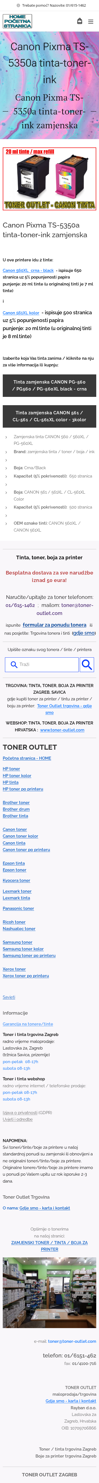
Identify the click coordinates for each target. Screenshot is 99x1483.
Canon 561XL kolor (21, 312)
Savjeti (9, 997)
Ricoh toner (14, 922)
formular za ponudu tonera (54, 625)
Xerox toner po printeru (26, 975)
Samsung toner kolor (23, 948)
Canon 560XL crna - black (28, 270)
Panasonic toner (18, 908)
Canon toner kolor (20, 836)
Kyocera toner (16, 880)
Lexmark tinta (16, 897)
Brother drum (16, 809)
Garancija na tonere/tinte (28, 1024)
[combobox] (42, 664)
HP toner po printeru (23, 789)
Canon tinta (14, 843)
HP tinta (10, 782)
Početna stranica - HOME (27, 758)
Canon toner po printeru (26, 849)
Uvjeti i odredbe (18, 1119)
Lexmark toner (17, 891)
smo (89, 633)
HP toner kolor (17, 775)
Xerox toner (14, 969)
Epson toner (14, 869)
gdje (78, 633)
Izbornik (90, 21)
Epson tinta (14, 863)
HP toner (11, 768)
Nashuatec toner (19, 928)
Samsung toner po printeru (29, 955)
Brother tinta (15, 815)
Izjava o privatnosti (20, 1112)
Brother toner (16, 802)
